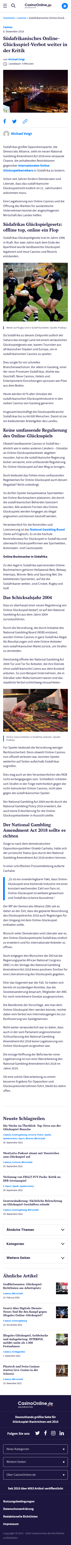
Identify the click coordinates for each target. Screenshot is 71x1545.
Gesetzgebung (19, 1134)
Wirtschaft (39, 1138)
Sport (22, 1138)
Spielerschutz (10, 1138)
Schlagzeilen (18, 1351)
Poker (40, 1134)
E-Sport (7, 1186)
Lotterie (32, 1134)
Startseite (9, 18)
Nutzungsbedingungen (19, 1501)
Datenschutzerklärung (18, 1509)
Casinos (21, 18)
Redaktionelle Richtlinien (20, 1516)
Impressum (11, 1524)
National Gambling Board (47, 529)
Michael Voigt (16, 59)
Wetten (29, 1138)
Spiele (48, 1134)
